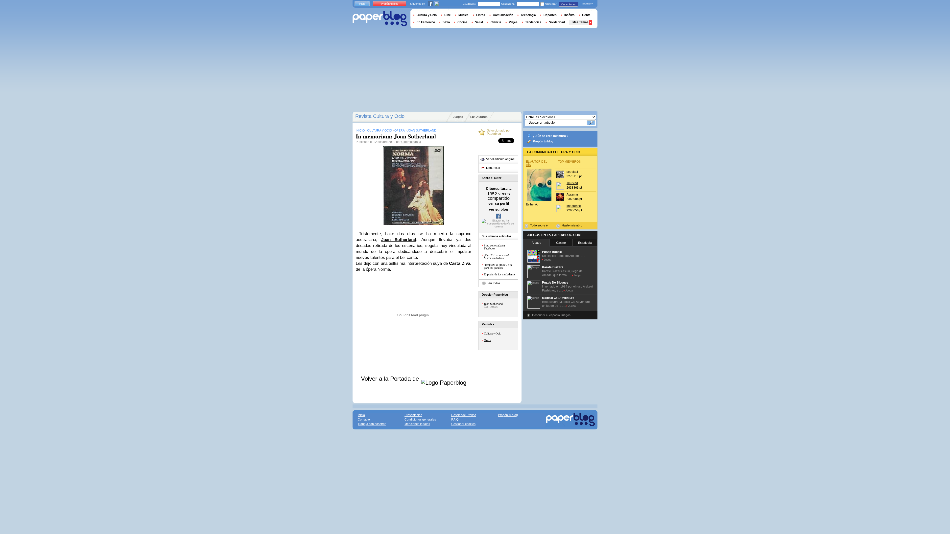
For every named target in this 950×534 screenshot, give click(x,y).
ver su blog (498, 209)
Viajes (513, 22)
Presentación (413, 415)
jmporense (574, 206)
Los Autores (479, 117)
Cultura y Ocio (492, 333)
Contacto (364, 419)
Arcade (536, 243)
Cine (447, 15)
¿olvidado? (587, 3)
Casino (561, 243)
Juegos (458, 117)
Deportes (550, 15)
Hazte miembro (572, 225)
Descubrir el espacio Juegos (551, 315)
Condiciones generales (420, 419)
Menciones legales (417, 424)
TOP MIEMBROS (569, 161)
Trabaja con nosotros (372, 424)
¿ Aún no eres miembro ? (550, 136)
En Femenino (426, 22)
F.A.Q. (455, 419)
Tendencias (533, 22)
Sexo (446, 22)
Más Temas (580, 22)
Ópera (487, 340)
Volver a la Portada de (391, 378)
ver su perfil (498, 203)
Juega (547, 259)
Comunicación (503, 15)
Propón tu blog (543, 141)
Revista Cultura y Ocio (379, 116)
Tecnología (528, 15)
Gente (586, 15)
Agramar (572, 194)
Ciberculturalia (411, 142)
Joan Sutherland (493, 304)
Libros (480, 15)
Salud (479, 22)
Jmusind (572, 183)
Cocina (462, 22)
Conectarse (568, 4)
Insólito (569, 15)
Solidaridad (557, 22)
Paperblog (380, 18)
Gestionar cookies (463, 424)
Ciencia (496, 22)
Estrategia (585, 243)
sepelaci (572, 172)
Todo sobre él (539, 225)
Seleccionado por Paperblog (499, 132)
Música (463, 15)
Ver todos (494, 283)
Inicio (362, 3)
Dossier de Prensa (463, 415)
